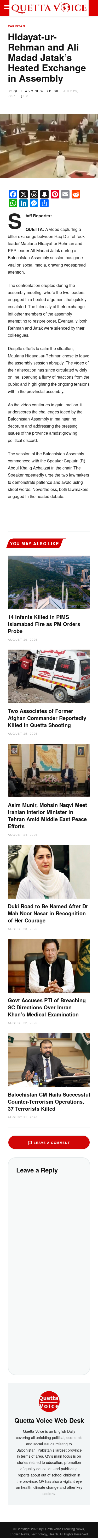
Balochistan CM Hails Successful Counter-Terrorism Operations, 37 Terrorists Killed (49, 1101)
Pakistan (16, 26)
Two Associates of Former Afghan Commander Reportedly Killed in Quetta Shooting (47, 718)
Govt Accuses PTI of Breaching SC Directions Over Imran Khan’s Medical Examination (47, 1007)
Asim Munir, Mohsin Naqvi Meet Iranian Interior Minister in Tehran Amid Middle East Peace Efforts (47, 815)
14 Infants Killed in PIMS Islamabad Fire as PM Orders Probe (44, 624)
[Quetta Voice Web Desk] (49, 1401)
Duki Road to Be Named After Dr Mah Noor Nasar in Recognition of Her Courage (48, 913)
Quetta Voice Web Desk (36, 91)
